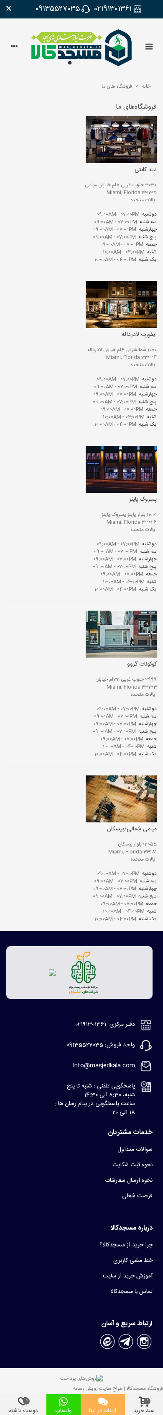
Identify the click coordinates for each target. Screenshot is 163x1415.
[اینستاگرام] (144, 1342)
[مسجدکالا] (81, 47)
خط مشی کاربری (133, 1261)
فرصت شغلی (137, 1196)
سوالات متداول (135, 1149)
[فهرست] (149, 48)
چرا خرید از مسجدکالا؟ (126, 1245)
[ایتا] (107, 1342)
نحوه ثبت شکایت (132, 1165)
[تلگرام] (125, 1342)
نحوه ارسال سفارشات (129, 1181)
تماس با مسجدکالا (131, 1292)
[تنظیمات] (14, 48)
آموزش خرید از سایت (128, 1276)
